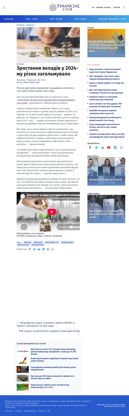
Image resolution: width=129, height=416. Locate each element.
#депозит (38, 242)
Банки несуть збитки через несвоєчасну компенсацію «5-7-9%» (50, 386)
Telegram (31, 235)
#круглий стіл (52, 242)
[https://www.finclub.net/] (64, 7)
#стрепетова (38, 245)
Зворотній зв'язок (30, 411)
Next (127, 43)
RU (93, 7)
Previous (85, 43)
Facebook (57, 235)
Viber (40, 235)
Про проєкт (9, 411)
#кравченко (23, 245)
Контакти (42, 411)
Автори (117, 7)
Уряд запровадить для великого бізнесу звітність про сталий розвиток (104, 127)
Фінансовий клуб (31, 82)
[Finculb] (91, 148)
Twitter (47, 235)
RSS (48, 411)
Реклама (18, 411)
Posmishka (121, 406)
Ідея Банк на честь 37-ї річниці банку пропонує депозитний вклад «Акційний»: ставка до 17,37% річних (53, 351)
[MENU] (4, 8)
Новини (20, 64)
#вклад (27, 242)
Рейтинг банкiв (103, 7)
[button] (124, 7)
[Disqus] (48, 284)
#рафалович (67, 242)
